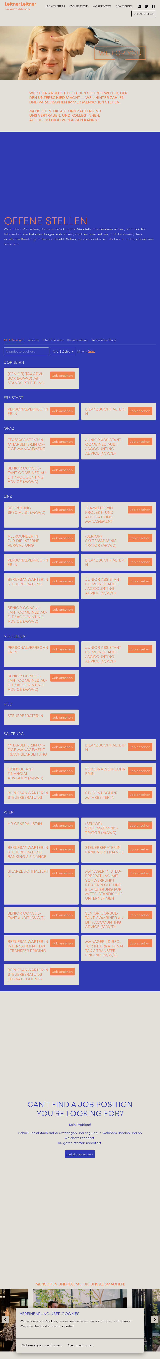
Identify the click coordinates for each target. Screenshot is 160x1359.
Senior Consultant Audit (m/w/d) (27, 915)
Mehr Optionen (32, 1333)
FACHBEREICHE (78, 6)
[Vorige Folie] (5, 1319)
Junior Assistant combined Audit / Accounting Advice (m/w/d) (103, 446)
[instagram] (146, 6)
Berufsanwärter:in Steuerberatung (28, 581)
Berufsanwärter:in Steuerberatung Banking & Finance (28, 852)
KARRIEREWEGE (102, 6)
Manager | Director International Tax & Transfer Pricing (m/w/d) (104, 948)
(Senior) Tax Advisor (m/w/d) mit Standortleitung (26, 378)
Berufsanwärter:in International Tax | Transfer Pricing (28, 946)
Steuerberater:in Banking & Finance (104, 849)
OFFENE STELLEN (143, 13)
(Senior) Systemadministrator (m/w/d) (101, 540)
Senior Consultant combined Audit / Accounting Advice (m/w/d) (28, 475)
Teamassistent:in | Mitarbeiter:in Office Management (26, 444)
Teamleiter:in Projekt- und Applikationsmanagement (99, 514)
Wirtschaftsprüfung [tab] (104, 339)
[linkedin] (139, 6)
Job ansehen (62, 375)
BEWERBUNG (124, 6)
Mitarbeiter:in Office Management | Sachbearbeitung (27, 749)
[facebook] (153, 6)
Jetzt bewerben (80, 1154)
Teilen (91, 351)
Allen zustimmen (81, 1345)
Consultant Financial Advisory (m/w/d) (25, 773)
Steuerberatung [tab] (77, 339)
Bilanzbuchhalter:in (105, 411)
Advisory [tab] (33, 339)
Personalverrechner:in (28, 411)
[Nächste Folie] (154, 1319)
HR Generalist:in (25, 823)
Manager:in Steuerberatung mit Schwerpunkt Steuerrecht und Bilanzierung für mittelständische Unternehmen (103, 884)
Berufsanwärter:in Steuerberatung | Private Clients (28, 974)
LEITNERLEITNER (55, 6)
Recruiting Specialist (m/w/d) (26, 510)
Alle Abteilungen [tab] (14, 339)
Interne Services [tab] (53, 339)
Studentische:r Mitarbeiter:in (101, 795)
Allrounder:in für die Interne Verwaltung (23, 540)
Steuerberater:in (25, 715)
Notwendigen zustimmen (42, 1345)
